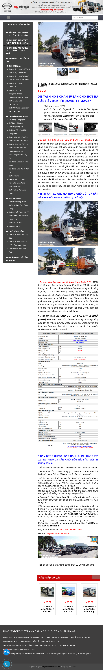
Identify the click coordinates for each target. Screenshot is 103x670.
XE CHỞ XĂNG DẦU (15, 231)
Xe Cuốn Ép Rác (15, 223)
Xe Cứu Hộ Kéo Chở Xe (18, 137)
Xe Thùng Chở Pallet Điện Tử (19, 170)
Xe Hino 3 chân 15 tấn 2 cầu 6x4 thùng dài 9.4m (47, 611)
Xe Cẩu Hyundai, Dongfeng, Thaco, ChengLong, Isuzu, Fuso (18, 93)
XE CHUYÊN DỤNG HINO (17, 116)
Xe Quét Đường (15, 226)
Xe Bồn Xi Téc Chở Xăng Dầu (18, 236)
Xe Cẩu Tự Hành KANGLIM (15, 85)
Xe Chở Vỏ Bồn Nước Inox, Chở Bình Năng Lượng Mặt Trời (17, 182)
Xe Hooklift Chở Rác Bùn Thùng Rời (18, 217)
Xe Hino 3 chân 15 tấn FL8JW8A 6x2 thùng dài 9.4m (68, 611)
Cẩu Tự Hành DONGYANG (19, 80)
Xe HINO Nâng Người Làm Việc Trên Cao (19, 109)
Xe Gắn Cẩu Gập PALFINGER (15, 102)
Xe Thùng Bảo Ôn (16, 123)
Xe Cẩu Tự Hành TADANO (19, 76)
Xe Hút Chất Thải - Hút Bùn (19, 212)
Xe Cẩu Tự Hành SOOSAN (19, 69)
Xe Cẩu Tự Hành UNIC (17, 73)
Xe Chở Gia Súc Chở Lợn (19, 144)
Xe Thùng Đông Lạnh (17, 120)
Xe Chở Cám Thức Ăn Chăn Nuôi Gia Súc (17, 149)
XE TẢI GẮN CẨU (13, 66)
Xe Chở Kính (14, 176)
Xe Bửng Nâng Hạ (16, 127)
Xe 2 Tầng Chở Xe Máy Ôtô (18, 156)
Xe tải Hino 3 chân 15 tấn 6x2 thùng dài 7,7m (89, 610)
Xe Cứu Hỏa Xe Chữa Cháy (17, 191)
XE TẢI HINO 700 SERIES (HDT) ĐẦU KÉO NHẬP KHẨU (17, 51)
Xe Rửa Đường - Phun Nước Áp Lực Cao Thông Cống (18, 205)
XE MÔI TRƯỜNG (14, 199)
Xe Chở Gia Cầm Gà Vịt (18, 141)
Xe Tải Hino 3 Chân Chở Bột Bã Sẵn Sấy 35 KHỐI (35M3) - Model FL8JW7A (67, 85)
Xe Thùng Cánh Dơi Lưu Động (18, 163)
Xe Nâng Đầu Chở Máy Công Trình (18, 132)
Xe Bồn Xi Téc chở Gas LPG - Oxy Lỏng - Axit (18, 243)
